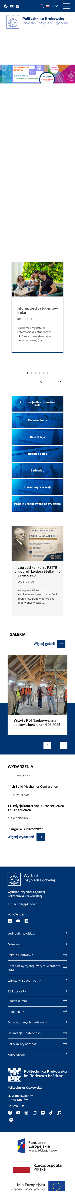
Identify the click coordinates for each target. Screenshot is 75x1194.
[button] (41, 381)
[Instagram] (18, 6)
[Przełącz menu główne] (66, 6)
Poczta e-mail (17, 1001)
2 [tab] (32, 373)
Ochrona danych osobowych (28, 1022)
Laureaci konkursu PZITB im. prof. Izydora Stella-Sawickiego (37, 571)
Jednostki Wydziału (21, 933)
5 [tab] (43, 373)
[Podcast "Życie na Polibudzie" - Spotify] (11, 1119)
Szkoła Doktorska (20, 955)
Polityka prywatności (22, 1044)
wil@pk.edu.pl (28, 904)
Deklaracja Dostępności (24, 1033)
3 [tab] (36, 373)
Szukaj (42, 6)
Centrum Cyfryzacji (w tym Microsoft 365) (34, 968)
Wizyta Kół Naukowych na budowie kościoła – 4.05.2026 (37, 722)
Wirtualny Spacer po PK (24, 980)
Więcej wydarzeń (21, 837)
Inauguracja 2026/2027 (25, 829)
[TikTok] (50, 1112)
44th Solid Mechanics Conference (33, 786)
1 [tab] (28, 373)
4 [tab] (39, 373)
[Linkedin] (34, 1112)
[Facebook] (6, 6)
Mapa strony (17, 1054)
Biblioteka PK (17, 991)
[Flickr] (42, 1112)
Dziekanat (15, 944)
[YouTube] (12, 6)
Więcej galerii (44, 644)
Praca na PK (16, 1012)
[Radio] (59, 1112)
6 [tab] (47, 373)
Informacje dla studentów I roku (37, 310)
